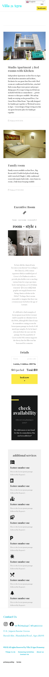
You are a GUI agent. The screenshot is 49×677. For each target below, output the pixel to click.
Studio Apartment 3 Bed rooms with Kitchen (23, 68)
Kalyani (12, 121)
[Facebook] (11, 624)
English (32, 2)
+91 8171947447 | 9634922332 (28, 625)
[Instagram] (5, 624)
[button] (42, 8)
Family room (16, 165)
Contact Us (10, 616)
